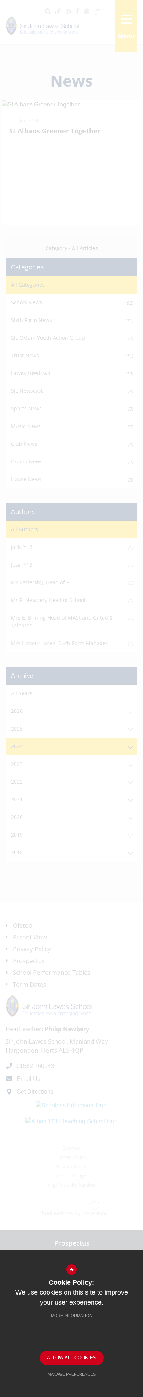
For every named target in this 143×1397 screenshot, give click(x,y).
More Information (71, 1315)
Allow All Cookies (71, 1358)
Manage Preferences (72, 1374)
